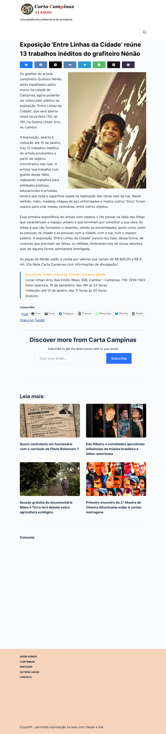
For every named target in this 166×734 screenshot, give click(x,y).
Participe (26, 666)
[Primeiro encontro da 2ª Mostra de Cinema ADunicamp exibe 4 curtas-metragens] (116, 479)
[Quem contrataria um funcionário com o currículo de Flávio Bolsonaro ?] (50, 421)
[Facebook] (40, 64)
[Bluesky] (26, 64)
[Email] (128, 64)
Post (24, 313)
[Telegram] (84, 64)
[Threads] (113, 64)
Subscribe (119, 358)
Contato (26, 677)
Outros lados (29, 672)
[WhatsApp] (99, 64)
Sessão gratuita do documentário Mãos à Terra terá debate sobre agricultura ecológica (46, 507)
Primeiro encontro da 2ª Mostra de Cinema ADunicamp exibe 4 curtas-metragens (114, 507)
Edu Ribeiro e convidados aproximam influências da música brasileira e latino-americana (115, 449)
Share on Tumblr (32, 319)
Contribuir (27, 661)
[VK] (70, 64)
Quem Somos (28, 656)
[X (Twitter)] (55, 64)
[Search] (144, 32)
